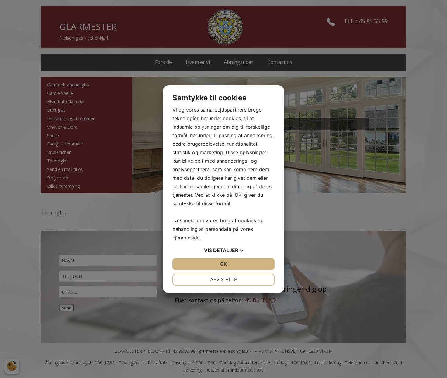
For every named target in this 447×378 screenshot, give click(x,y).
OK (223, 264)
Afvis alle (223, 279)
